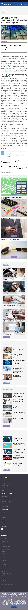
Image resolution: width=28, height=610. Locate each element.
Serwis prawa (4, 578)
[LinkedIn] (2, 38)
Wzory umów (4, 586)
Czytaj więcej (6, 337)
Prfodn (3, 569)
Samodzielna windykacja (6, 573)
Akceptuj (14, 607)
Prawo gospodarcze (18, 9)
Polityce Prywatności (21, 604)
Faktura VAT (4, 560)
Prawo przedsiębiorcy (10, 9)
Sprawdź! (14, 193)
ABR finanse (4, 551)
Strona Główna (3, 9)
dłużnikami (8, 68)
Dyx (2, 558)
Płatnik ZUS (4, 564)
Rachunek (3, 571)
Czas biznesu (4, 555)
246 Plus (3, 589)
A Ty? (3, 553)
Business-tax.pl (5, 541)
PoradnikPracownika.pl (6, 549)
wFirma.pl (4, 538)
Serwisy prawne (4, 580)
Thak (2, 582)
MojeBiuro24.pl (5, 543)
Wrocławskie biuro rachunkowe (7, 584)
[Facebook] (2, 33)
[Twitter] (2, 35)
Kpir (2, 562)
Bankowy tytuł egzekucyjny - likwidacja (11, 49)
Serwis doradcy (4, 575)
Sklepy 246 (3, 591)
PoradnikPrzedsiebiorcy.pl (7, 546)
